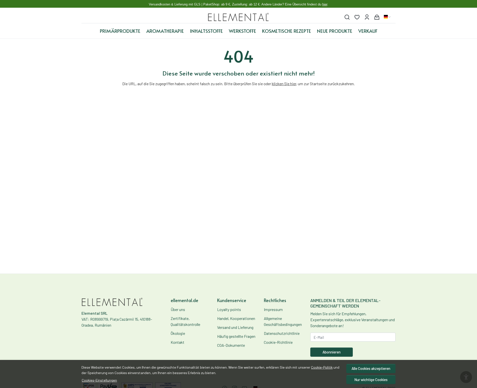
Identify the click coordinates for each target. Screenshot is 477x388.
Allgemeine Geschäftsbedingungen (283, 321)
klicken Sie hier (284, 83)
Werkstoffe (242, 31)
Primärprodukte (120, 31)
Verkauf (367, 31)
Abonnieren (331, 352)
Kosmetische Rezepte (286, 31)
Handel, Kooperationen (236, 318)
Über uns (178, 309)
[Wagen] (377, 17)
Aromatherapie (165, 31)
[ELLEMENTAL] (238, 17)
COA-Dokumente (231, 345)
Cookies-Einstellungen (99, 380)
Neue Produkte (334, 31)
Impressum (273, 309)
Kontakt (177, 342)
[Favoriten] (357, 17)
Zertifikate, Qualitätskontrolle (185, 321)
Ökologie (178, 333)
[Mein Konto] (367, 17)
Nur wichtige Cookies (371, 379)
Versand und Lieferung (235, 327)
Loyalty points (229, 309)
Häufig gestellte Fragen (236, 336)
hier (324, 4)
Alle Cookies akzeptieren (371, 368)
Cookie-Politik (322, 367)
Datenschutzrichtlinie (282, 333)
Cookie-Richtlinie (278, 342)
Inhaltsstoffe (206, 31)
